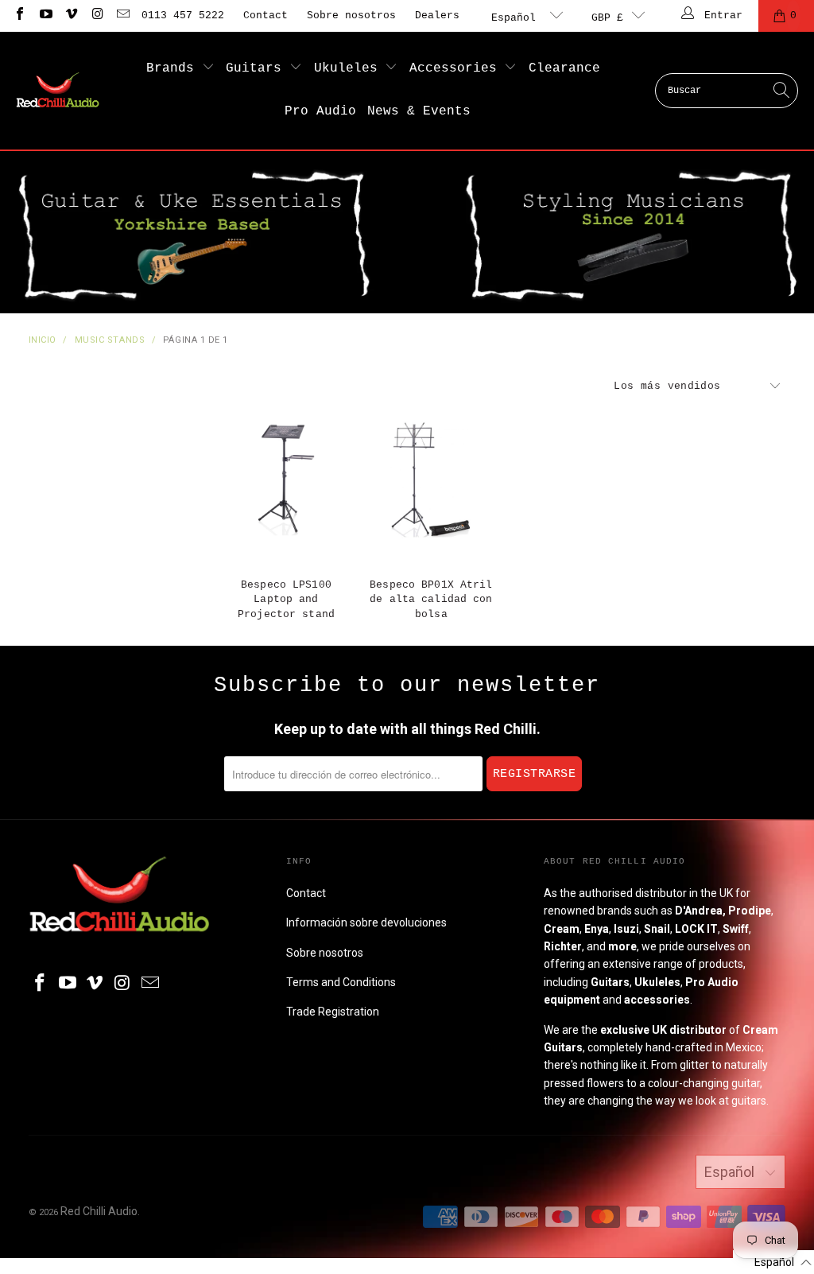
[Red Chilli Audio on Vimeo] (71, 15)
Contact (265, 15)
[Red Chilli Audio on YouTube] (44, 15)
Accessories (457, 68)
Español (516, 18)
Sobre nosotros (351, 15)
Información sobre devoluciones (366, 922)
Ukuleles (350, 68)
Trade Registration (332, 1011)
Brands (174, 68)
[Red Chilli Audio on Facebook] (19, 15)
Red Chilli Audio (99, 1211)
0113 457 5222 (182, 15)
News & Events (419, 111)
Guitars (257, 68)
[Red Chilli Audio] (57, 91)
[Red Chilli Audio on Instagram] (96, 15)
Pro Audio (320, 111)
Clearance (564, 68)
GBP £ (607, 18)
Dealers (437, 15)
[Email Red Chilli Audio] (122, 15)
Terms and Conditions (341, 982)
